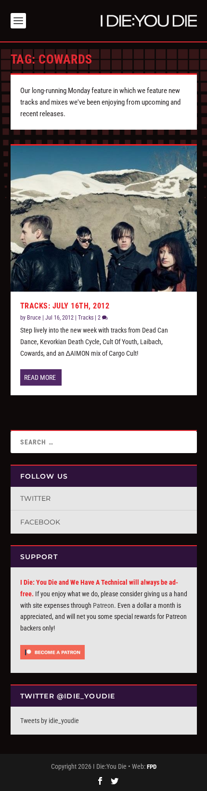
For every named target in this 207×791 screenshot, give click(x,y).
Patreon (103, 605)
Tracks (85, 317)
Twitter (35, 498)
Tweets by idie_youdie (49, 720)
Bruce (34, 317)
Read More (40, 377)
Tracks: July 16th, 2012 (65, 305)
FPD (151, 766)
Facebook (40, 522)
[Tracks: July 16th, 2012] (104, 219)
